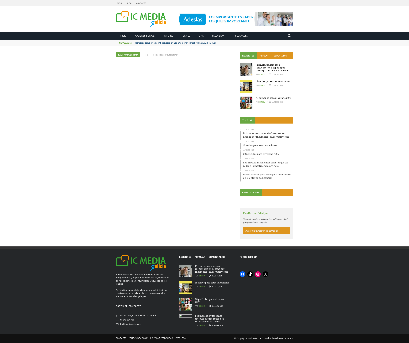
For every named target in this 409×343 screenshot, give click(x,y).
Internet (169, 35)
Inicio (119, 3)
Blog (129, 3)
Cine (201, 35)
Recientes (248, 55)
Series (186, 35)
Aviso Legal (181, 338)
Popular (264, 56)
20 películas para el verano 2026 (273, 97)
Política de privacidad (161, 338)
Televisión (218, 35)
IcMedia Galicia (253, 338)
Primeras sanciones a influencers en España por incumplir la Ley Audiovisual (175, 42)
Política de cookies (138, 338)
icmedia (262, 74)
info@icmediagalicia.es (129, 324)
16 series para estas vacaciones (273, 81)
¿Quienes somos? (145, 35)
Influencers (240, 35)
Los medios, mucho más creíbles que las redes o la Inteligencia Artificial (209, 318)
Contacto (141, 3)
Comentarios (280, 56)
